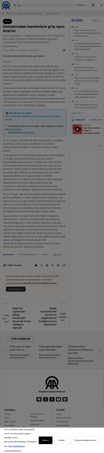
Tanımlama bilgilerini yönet (85, 440)
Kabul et (45, 440)
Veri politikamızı (16, 446)
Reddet (61, 440)
